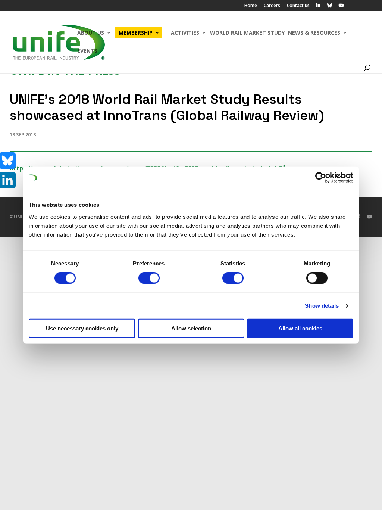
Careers (272, 6)
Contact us (298, 6)
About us (90, 32)
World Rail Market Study (247, 32)
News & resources (314, 32)
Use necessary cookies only (82, 328)
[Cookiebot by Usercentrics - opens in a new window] (320, 177)
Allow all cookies (300, 328)
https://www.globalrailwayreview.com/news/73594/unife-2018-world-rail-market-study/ (143, 168)
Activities (185, 32)
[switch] (149, 278)
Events (87, 50)
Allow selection (191, 328)
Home (250, 6)
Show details (322, 305)
